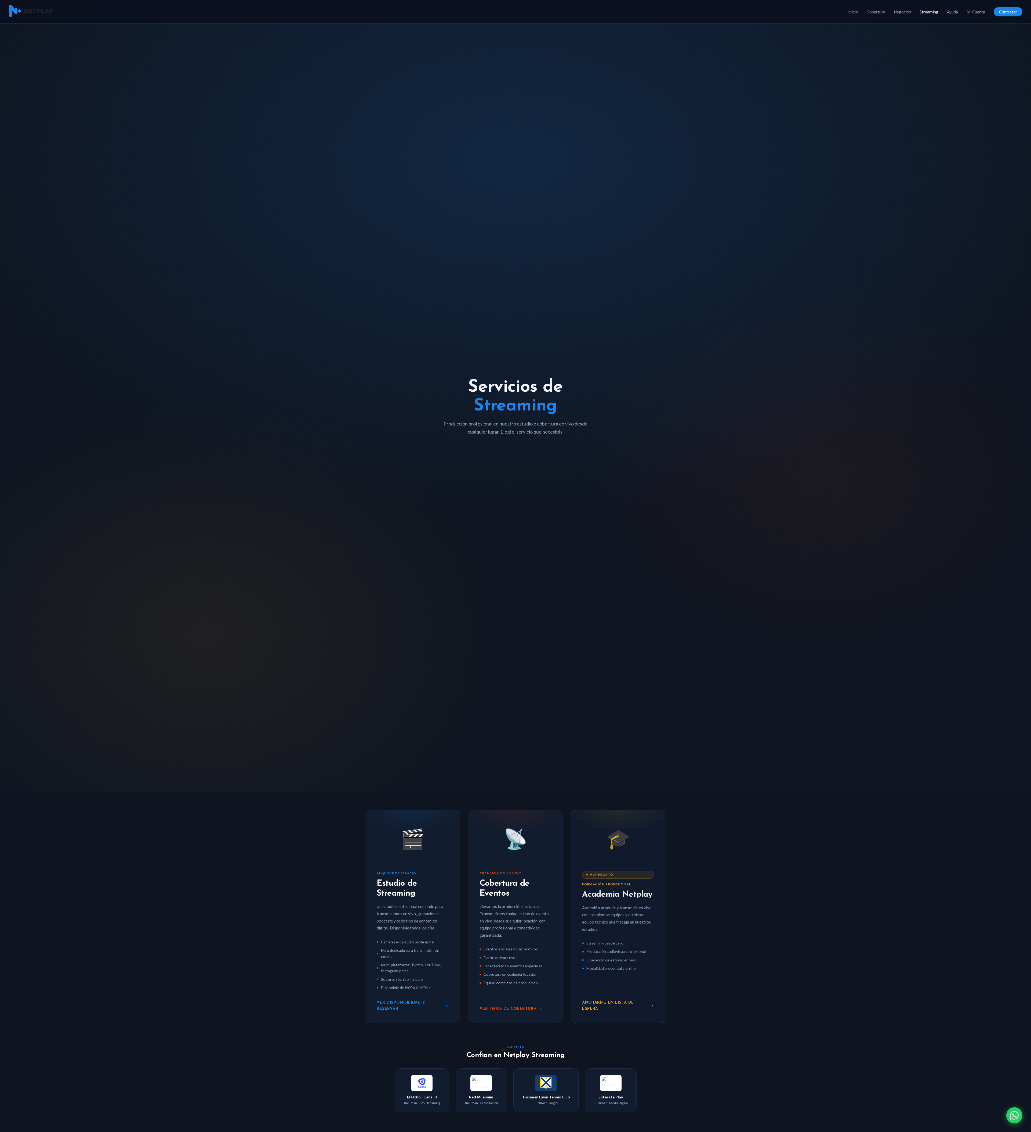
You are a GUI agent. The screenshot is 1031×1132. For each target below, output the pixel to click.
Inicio (853, 11)
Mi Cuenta (976, 11)
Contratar (1008, 11)
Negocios (902, 11)
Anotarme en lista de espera (608, 1006)
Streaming (929, 11)
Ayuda (952, 11)
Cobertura (876, 11)
